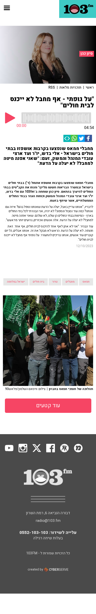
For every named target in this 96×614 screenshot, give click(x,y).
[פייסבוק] (88, 138)
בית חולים (38, 282)
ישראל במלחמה (16, 282)
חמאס (86, 282)
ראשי (90, 87)
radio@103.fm (48, 521)
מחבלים (70, 282)
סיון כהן (87, 53)
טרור (55, 282)
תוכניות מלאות (70, 87)
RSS (51, 87)
